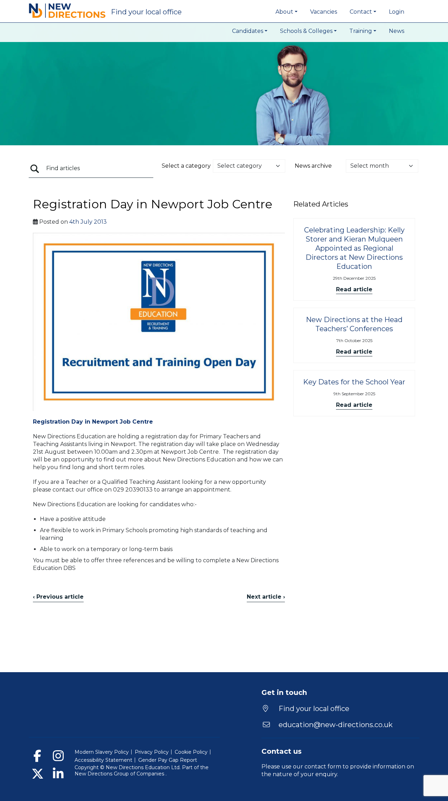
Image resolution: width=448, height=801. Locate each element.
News (396, 31)
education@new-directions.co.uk (336, 724)
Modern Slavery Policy (102, 752)
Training (360, 31)
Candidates (247, 31)
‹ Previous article (58, 596)
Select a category (186, 165)
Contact (361, 11)
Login (396, 11)
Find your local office (313, 708)
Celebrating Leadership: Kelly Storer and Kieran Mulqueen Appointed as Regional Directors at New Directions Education (354, 248)
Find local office (146, 12)
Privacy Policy (152, 752)
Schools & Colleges (306, 31)
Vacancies (323, 11)
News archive (313, 165)
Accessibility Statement (103, 760)
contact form (322, 766)
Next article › (266, 596)
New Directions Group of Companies (120, 774)
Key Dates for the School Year (354, 382)
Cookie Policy (191, 752)
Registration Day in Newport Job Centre (93, 421)
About (284, 11)
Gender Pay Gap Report (167, 760)
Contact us (281, 751)
